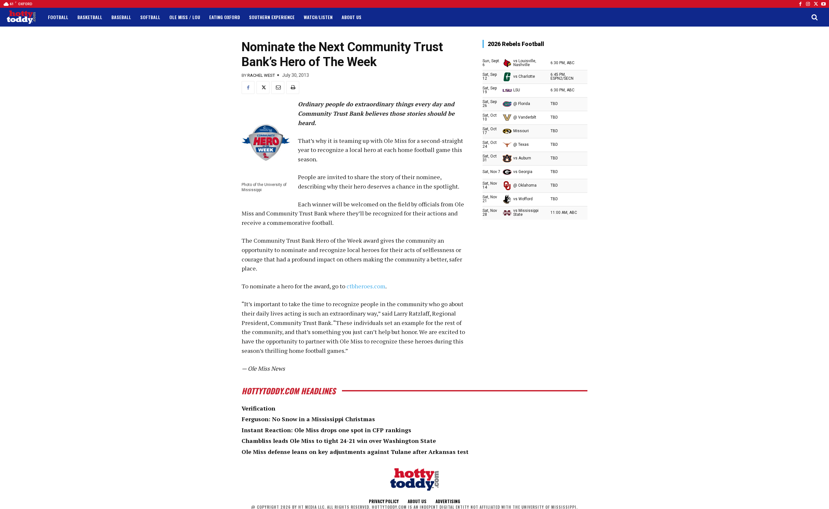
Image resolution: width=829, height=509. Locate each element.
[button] (814, 17)
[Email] (277, 87)
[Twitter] (815, 4)
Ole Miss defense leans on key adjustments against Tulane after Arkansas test (355, 452)
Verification (258, 408)
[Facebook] (800, 4)
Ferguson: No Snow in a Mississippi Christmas (308, 419)
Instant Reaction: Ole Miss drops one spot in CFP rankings (326, 430)
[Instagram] (808, 4)
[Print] (292, 87)
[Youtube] (823, 4)
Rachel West (261, 75)
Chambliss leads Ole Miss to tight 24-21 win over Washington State (339, 441)
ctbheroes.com (365, 286)
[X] (262, 87)
